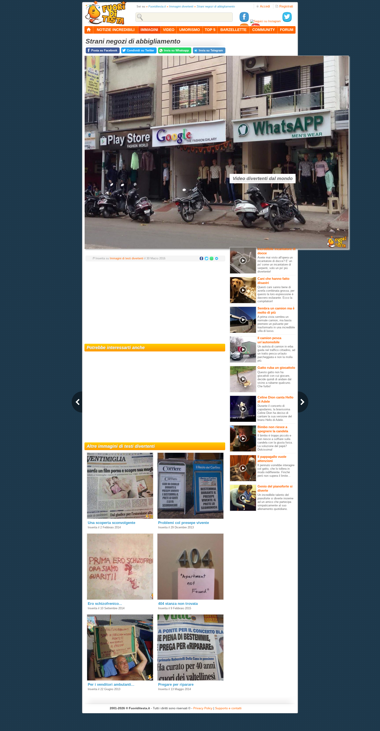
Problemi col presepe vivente (183, 523)
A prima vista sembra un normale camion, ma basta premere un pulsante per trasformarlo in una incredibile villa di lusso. (276, 324)
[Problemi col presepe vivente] (190, 518)
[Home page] (88, 30)
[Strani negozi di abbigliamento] (216, 250)
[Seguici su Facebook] (244, 21)
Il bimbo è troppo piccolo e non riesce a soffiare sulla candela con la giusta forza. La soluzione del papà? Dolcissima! (275, 442)
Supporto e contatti (228, 708)
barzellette (233, 30)
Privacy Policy (202, 708)
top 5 (210, 30)
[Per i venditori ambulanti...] (120, 680)
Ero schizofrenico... (105, 604)
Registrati (286, 6)
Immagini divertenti (181, 6)
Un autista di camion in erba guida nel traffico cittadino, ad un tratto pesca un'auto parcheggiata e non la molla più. (276, 353)
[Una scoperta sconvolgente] (120, 518)
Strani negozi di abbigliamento (216, 6)
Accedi (265, 6)
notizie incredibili (116, 30)
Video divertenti (250, 178)
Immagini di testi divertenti (126, 258)
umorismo (189, 30)
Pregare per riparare (176, 684)
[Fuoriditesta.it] (105, 12)
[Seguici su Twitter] (287, 21)
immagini (149, 30)
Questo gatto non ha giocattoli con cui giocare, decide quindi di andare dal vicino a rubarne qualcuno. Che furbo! (274, 379)
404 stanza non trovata (178, 604)
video (168, 30)
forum (286, 30)
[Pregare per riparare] (190, 680)
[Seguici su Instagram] (265, 21)
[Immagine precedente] (77, 402)
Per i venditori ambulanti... (111, 684)
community (263, 30)
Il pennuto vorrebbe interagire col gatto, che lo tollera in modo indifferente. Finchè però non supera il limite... (276, 470)
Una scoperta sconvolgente (111, 523)
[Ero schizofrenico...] (120, 599)
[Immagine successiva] (303, 402)
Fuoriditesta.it (157, 6)
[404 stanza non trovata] (190, 599)
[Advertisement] (154, 300)
